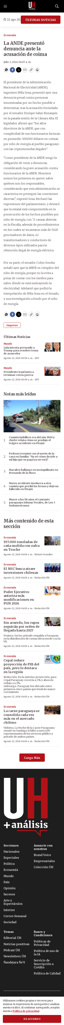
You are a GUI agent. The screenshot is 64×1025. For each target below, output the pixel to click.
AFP (37, 358)
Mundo (8, 343)
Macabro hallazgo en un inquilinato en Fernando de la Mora (33, 471)
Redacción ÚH (41, 577)
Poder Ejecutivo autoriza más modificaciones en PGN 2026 (19, 598)
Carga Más (32, 758)
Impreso (12, 325)
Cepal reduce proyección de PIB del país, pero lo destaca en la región (21, 666)
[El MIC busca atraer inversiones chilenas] (52, 567)
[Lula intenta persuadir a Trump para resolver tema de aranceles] (52, 347)
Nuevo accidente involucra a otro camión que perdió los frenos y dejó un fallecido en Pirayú (33, 486)
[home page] (32, 6)
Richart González (43, 554)
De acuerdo (32, 1019)
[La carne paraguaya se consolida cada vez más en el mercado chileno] (52, 710)
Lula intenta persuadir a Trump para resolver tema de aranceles (21, 350)
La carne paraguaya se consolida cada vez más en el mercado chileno (21, 717)
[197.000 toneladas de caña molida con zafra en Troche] (52, 540)
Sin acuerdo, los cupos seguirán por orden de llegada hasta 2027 (21, 626)
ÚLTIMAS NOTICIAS (40, 20)
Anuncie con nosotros (43, 847)
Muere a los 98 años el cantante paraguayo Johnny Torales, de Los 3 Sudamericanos (32, 502)
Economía (10, 35)
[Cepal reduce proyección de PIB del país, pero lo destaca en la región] (52, 659)
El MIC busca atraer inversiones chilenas (21, 571)
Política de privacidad (25, 1011)
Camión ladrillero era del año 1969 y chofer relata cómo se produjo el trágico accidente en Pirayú (32, 440)
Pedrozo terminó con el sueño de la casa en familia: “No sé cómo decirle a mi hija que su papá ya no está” (33, 456)
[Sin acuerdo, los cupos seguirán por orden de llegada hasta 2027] (52, 621)
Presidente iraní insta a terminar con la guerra (19, 373)
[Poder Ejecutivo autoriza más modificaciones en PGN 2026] (52, 590)
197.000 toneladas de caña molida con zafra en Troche (21, 546)
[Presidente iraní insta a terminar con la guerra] (52, 371)
